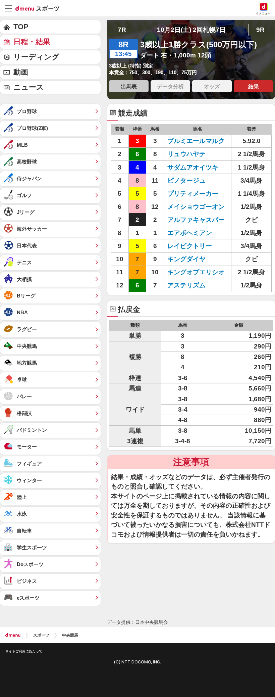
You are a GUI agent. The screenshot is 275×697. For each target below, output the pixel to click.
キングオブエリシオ (196, 272)
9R (260, 29)
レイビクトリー (189, 245)
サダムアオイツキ (192, 167)
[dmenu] (13, 635)
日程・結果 (31, 42)
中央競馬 (70, 635)
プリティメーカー (192, 193)
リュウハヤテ (186, 153)
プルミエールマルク (196, 140)
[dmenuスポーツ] (39, 8)
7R (122, 29)
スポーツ (41, 635)
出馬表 (129, 86)
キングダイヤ (186, 259)
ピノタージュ (186, 180)
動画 (20, 72)
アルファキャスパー (196, 219)
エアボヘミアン (189, 232)
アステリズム (186, 285)
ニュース (28, 87)
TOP (21, 26)
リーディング (36, 57)
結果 (253, 86)
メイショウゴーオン (196, 206)
